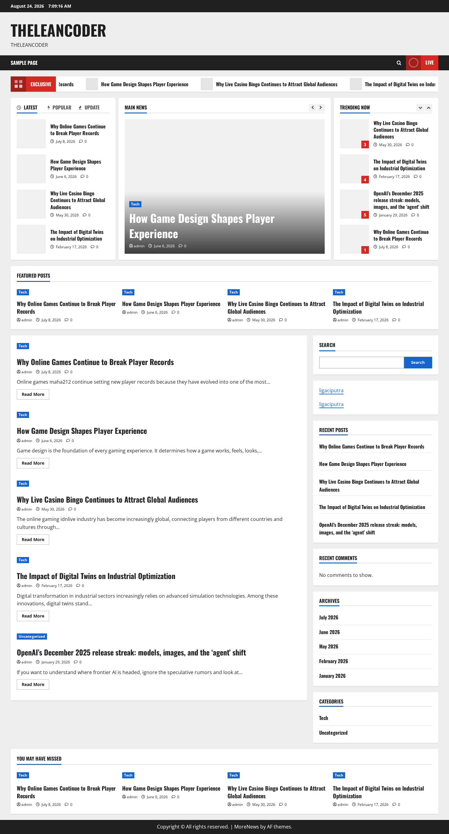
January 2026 (332, 675)
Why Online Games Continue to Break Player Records (31, 133)
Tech (135, 204)
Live (429, 62)
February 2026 (333, 661)
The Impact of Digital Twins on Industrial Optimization (31, 239)
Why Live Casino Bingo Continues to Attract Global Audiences (263, 84)
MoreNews (246, 826)
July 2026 (328, 617)
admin (139, 246)
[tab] (32, 108)
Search (327, 345)
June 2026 (329, 632)
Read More (35, 395)
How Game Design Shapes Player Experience (131, 84)
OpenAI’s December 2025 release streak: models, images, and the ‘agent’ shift (354, 204)
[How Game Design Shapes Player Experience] (225, 186)
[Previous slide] (312, 108)
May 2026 (328, 646)
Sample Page (24, 62)
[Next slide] (321, 108)
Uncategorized (32, 636)
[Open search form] (399, 63)
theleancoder (58, 29)
